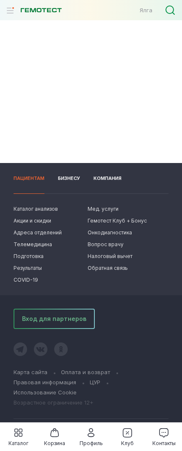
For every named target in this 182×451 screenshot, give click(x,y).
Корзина (54, 443)
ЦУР (95, 382)
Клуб (127, 443)
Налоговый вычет (110, 256)
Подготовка (29, 256)
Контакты (164, 443)
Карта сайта (30, 372)
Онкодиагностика (110, 232)
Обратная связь (108, 268)
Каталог (18, 443)
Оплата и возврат (85, 372)
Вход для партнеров (54, 318)
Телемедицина (33, 244)
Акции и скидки (32, 220)
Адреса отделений (38, 232)
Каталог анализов (36, 209)
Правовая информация (45, 382)
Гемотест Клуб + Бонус (116, 220)
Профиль (91, 443)
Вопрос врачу (106, 244)
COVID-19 (26, 280)
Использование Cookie (45, 392)
